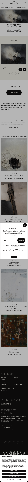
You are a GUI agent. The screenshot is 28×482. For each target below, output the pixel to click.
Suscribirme (21, 240)
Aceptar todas (14, 470)
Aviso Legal (19, 479)
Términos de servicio (17, 250)
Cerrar (14, 257)
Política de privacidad (7, 250)
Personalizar (14, 473)
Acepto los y (15, 246)
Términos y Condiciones (15, 245)
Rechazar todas (14, 476)
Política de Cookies (10, 479)
